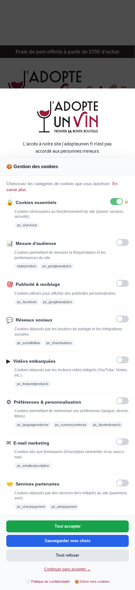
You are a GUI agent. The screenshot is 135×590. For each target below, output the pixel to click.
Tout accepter (68, 526)
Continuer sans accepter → (67, 569)
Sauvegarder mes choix (67, 540)
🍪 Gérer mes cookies (92, 581)
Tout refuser (67, 555)
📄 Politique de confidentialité (48, 581)
